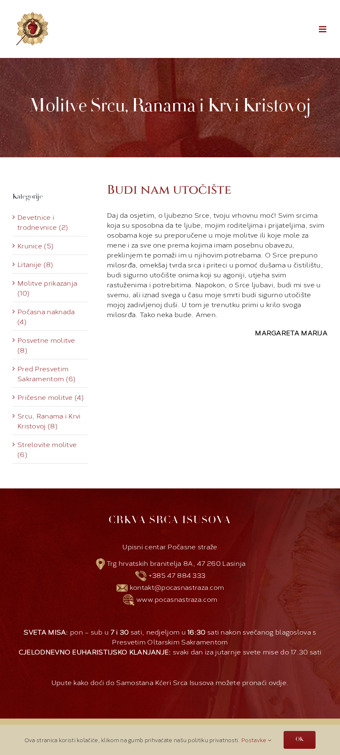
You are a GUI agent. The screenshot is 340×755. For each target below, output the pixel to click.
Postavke (254, 740)
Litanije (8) (35, 264)
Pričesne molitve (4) (50, 397)
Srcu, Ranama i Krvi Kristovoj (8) (49, 420)
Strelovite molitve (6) (47, 449)
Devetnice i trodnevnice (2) (42, 222)
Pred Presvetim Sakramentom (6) (46, 373)
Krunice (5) (35, 245)
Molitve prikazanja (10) (47, 288)
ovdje (278, 682)
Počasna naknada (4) (46, 316)
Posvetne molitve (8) (46, 345)
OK (300, 740)
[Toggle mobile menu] (323, 29)
